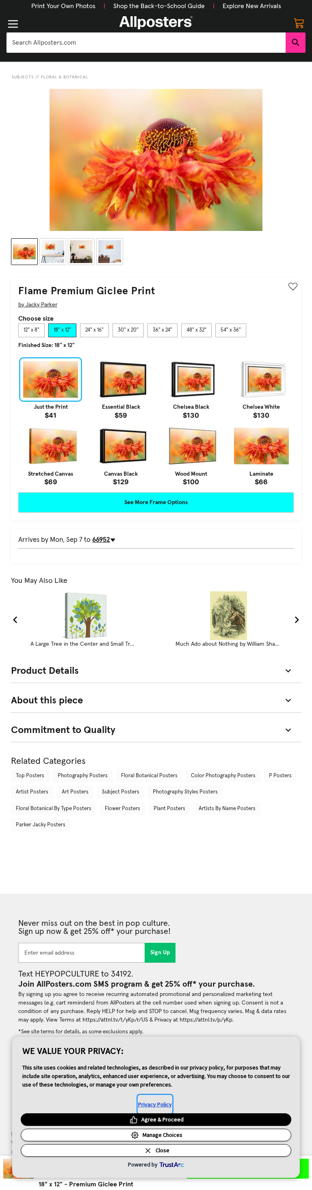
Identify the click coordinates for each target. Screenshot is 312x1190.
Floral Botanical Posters (149, 775)
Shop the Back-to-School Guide (159, 6)
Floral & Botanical (64, 77)
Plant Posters (169, 808)
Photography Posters (83, 775)
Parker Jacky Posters (40, 825)
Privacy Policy (155, 1104)
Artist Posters (32, 792)
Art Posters (75, 792)
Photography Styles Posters (185, 792)
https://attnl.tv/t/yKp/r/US (115, 1020)
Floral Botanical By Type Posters (53, 808)
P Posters (280, 775)
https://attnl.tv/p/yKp (206, 1020)
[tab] (31, 330)
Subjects (23, 77)
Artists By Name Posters (227, 808)
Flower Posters (122, 808)
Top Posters (30, 775)
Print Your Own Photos (63, 6)
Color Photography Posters (223, 775)
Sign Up (160, 952)
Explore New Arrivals (252, 6)
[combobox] (146, 42)
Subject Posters (120, 792)
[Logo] (156, 23)
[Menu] (13, 23)
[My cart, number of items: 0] (299, 22)
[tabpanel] (156, 421)
